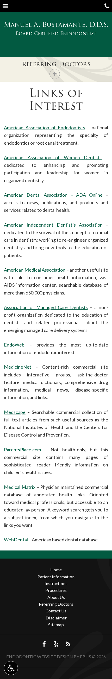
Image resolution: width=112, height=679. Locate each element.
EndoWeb (14, 345)
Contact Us (56, 610)
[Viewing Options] (11, 668)
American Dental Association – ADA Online (53, 195)
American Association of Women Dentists (53, 157)
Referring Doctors (56, 64)
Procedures (56, 590)
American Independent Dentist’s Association (53, 225)
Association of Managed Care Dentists (46, 307)
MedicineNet (17, 367)
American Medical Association (34, 270)
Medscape (15, 412)
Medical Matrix (19, 487)
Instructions (56, 583)
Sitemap (56, 624)
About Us (56, 597)
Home (56, 569)
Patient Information (56, 576)
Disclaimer (56, 617)
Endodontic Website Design (39, 656)
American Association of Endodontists (44, 127)
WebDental (16, 539)
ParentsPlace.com (22, 449)
